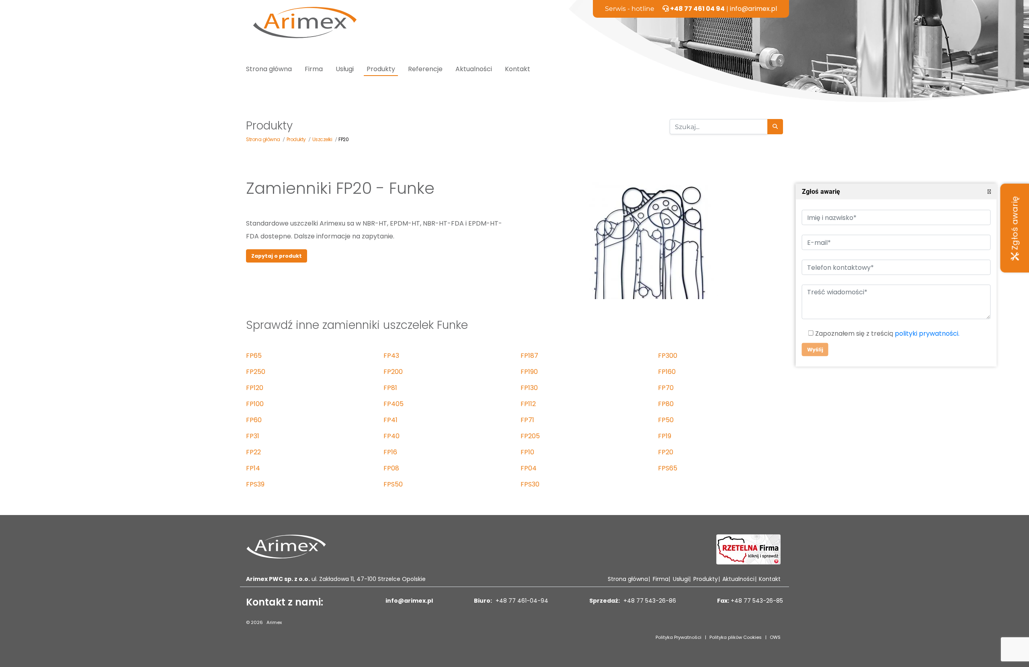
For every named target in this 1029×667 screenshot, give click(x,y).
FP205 (530, 436)
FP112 (528, 403)
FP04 (529, 468)
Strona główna (269, 69)
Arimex (274, 622)
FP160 (667, 371)
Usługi (345, 69)
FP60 (254, 420)
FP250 (255, 371)
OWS (775, 637)
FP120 (254, 387)
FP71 (527, 420)
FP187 (529, 355)
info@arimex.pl (753, 8)
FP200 (393, 371)
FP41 (390, 420)
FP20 (665, 452)
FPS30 (530, 484)
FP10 (527, 452)
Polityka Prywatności (678, 637)
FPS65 (667, 468)
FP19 (664, 436)
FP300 (667, 355)
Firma (314, 69)
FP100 (255, 403)
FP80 (666, 403)
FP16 (390, 452)
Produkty (381, 69)
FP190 (529, 371)
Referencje (425, 69)
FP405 (393, 403)
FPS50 (393, 484)
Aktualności (473, 69)
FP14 (253, 468)
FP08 (391, 468)
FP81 (390, 387)
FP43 (391, 355)
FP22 (253, 452)
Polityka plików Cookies (735, 637)
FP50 (666, 420)
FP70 (666, 387)
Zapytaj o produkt (276, 255)
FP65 (254, 355)
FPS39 (255, 484)
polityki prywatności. (926, 333)
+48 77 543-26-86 (649, 601)
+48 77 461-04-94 (521, 601)
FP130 (529, 387)
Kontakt (517, 69)
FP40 (391, 436)
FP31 (252, 436)
